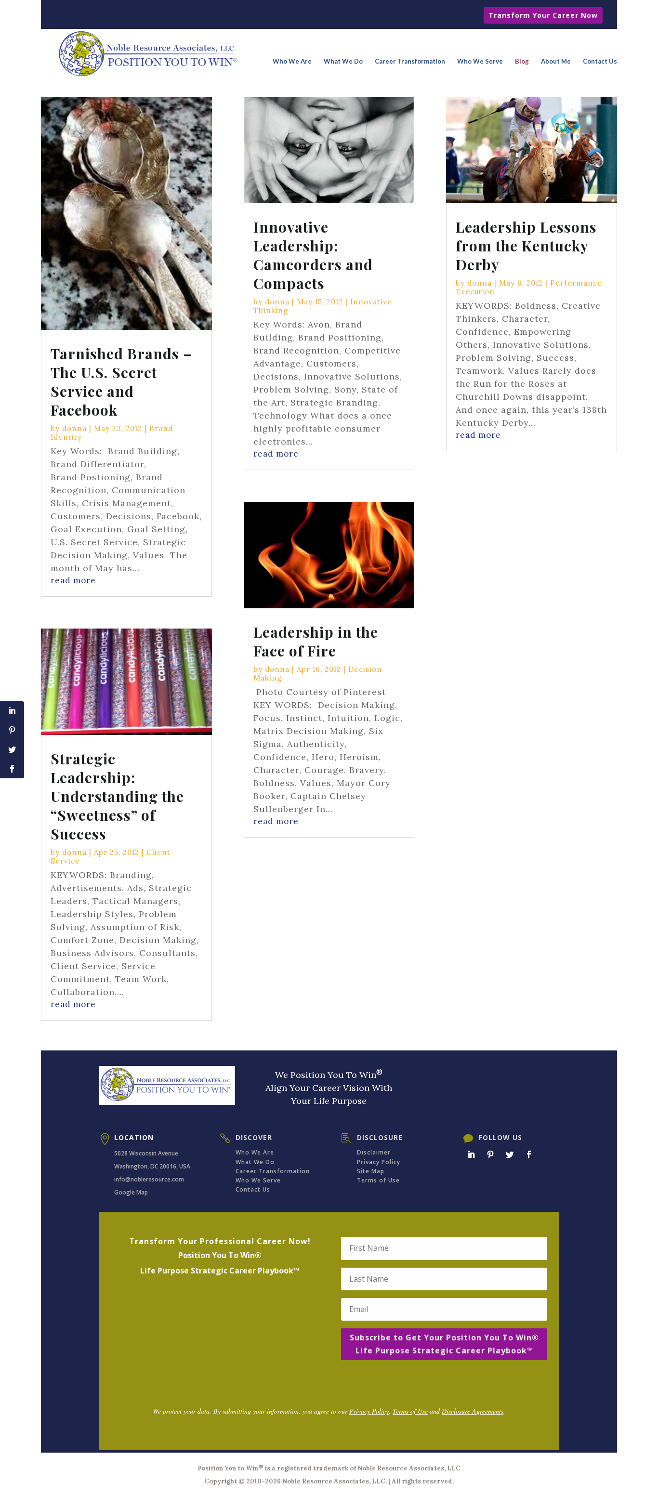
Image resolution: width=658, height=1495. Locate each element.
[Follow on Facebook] (529, 1154)
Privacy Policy (378, 1162)
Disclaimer (374, 1152)
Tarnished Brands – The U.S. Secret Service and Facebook (122, 382)
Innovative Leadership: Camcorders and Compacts (313, 255)
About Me (556, 61)
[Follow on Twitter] (509, 1154)
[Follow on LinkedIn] (471, 1154)
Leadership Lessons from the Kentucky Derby (526, 245)
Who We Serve (480, 61)
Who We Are (292, 61)
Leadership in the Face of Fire (315, 641)
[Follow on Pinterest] (490, 1154)
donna (74, 428)
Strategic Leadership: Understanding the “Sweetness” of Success (117, 796)
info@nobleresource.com (149, 1179)
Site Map (370, 1171)
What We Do (343, 61)
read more (73, 580)
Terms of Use (378, 1180)
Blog (522, 61)
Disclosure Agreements (472, 1411)
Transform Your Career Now (543, 15)
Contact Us (600, 61)
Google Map (131, 1192)
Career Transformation (410, 61)
